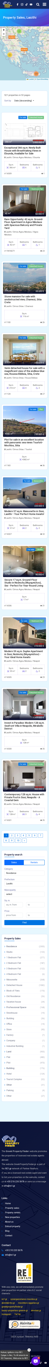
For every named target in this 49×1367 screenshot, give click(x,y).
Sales (14, 862)
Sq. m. (7, 900)
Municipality (10, 890)
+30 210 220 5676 (15, 1181)
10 (18, 840)
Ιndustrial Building (25, 1046)
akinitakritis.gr (8, 1303)
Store (25, 1029)
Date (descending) (23, 100)
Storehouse (25, 1013)
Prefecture (9, 879)
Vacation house (25, 1002)
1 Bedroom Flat (25, 957)
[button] (24, 49)
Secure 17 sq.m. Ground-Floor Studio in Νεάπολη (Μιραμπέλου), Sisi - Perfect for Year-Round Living (23, 582)
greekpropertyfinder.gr (12, 1306)
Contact (8, 1235)
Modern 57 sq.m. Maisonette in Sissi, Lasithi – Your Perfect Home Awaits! (24, 513)
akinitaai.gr (36, 1310)
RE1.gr (8, 1168)
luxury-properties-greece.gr (15, 1310)
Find (24, 922)
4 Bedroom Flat (25, 974)
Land (25, 1051)
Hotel (25, 1073)
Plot (25, 1062)
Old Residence (25, 996)
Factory (25, 1035)
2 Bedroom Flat (25, 963)
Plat (25, 1057)
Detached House (25, 985)
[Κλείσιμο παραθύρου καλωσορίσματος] (29, 1350)
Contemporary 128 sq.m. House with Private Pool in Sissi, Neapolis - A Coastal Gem (24, 797)
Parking (25, 1090)
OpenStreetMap (42, 79)
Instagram (6, 1314)
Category (8, 869)
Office (25, 1024)
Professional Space (25, 1007)
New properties (12, 1217)
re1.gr (4, 1299)
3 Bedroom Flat (25, 968)
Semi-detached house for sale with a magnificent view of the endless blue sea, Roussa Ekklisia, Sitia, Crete (24, 371)
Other (25, 1085)
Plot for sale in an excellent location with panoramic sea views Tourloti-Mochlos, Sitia (24, 442)
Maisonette (25, 979)
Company (25, 1040)
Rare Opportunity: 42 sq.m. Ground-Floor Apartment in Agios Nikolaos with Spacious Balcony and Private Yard (23, 223)
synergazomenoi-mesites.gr (23, 1299)
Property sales (12, 1208)
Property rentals (12, 1212)
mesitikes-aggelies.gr (28, 1303)
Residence (25, 946)
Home (8, 1203)
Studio (25, 952)
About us (9, 1221)
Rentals (34, 862)
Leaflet (31, 79)
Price (6, 911)
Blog (7, 1231)
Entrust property (12, 1226)
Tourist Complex (25, 1079)
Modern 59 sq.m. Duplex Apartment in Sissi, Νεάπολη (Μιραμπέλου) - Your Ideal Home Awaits (23, 654)
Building (25, 1018)
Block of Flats (25, 990)
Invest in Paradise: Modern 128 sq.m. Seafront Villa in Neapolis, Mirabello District (24, 725)
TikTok (17, 1314)
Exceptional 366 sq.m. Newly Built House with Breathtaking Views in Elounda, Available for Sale (22, 150)
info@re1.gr (9, 1186)
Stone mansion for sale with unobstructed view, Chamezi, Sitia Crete (23, 299)
